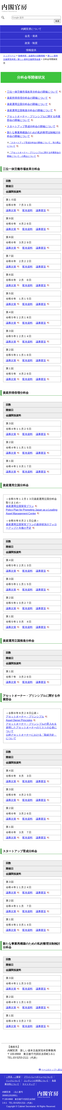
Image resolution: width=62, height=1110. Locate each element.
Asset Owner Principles (19, 720)
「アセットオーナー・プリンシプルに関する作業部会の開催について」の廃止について (34, 154)
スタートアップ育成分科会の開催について (31, 126)
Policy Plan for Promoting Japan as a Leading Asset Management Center (31, 511)
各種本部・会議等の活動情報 (31, 55)
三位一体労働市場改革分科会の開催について (32, 91)
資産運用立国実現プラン (20, 506)
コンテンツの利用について (36, 1080)
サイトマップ (28, 1084)
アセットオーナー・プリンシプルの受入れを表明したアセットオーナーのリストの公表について (31, 728)
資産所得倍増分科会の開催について (27, 97)
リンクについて (13, 1080)
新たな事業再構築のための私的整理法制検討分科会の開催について (33, 134)
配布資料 (27, 210)
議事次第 (11, 210)
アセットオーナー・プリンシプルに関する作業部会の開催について (33, 118)
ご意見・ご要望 (13, 1077)
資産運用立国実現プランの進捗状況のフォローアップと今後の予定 (31, 526)
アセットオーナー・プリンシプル (25, 716)
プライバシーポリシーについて (38, 1077)
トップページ (9, 55)
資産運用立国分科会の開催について (27, 104)
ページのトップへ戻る (51, 1069)
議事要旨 (41, 210)
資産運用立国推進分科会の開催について (30, 110)
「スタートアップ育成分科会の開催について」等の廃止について (34, 144)
